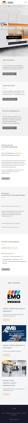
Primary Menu (25, 2)
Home (3, 413)
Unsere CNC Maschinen (9, 73)
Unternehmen (8, 413)
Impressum (24, 413)
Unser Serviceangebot (10, 127)
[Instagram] (14, 408)
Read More (6, 319)
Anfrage (14, 413)
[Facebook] (13, 408)
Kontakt (18, 413)
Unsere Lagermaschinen (10, 99)
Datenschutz (14, 414)
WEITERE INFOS (5, 178)
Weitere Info (14, 37)
